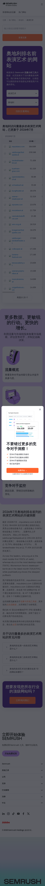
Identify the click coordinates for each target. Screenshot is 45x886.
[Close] (40, 409)
